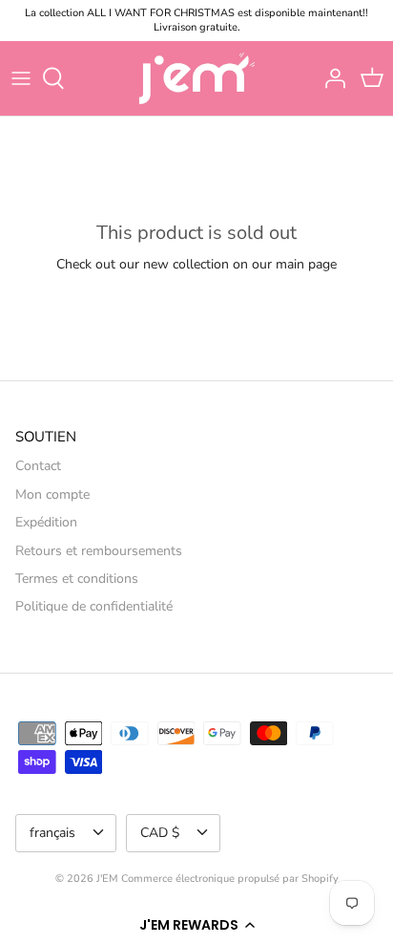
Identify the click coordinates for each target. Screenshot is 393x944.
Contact (38, 466)
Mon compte (52, 494)
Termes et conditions (76, 578)
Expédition (46, 522)
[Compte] (330, 78)
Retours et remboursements (98, 551)
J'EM (107, 878)
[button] (196, 925)
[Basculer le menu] (21, 78)
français (52, 833)
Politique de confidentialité (94, 606)
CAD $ (159, 833)
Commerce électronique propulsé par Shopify (230, 878)
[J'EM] (197, 78)
